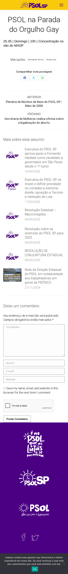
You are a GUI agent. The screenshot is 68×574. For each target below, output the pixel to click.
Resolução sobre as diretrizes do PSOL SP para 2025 (44, 233)
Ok (34, 569)
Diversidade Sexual (35, 59)
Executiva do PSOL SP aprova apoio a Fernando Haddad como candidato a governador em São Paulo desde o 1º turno (44, 157)
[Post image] (12, 154)
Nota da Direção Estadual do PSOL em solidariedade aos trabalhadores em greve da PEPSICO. (44, 276)
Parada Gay (51, 59)
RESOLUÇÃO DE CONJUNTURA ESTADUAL (44, 253)
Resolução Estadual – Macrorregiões (40, 212)
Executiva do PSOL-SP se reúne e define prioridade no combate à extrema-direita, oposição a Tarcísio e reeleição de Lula (44, 188)
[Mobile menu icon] (61, 5)
